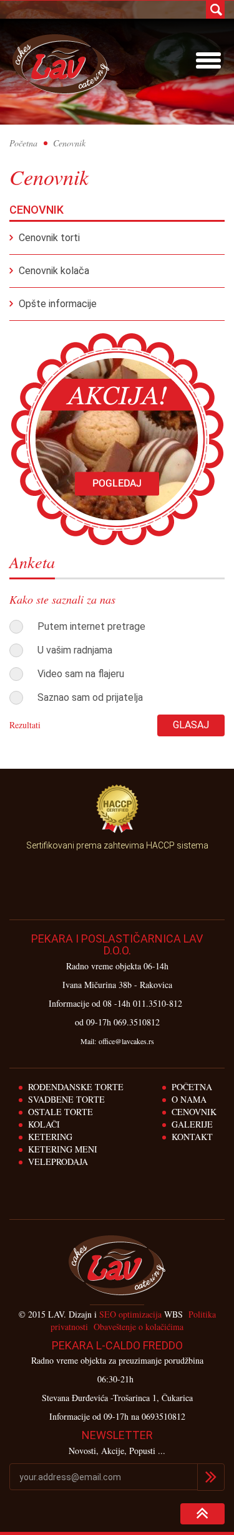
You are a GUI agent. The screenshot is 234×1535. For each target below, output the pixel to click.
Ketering (50, 1137)
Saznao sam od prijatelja (90, 697)
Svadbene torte (66, 1099)
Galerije (192, 1124)
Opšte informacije (58, 304)
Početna (23, 143)
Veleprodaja (58, 1161)
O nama (189, 1099)
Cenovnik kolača (54, 271)
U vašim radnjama (74, 650)
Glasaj (191, 725)
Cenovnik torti (49, 238)
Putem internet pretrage (91, 626)
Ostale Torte (60, 1112)
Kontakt (192, 1137)
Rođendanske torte (76, 1087)
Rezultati (25, 725)
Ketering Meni (62, 1149)
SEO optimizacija (130, 1314)
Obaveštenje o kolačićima (138, 1327)
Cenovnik (194, 1112)
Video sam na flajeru (80, 674)
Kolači (44, 1124)
